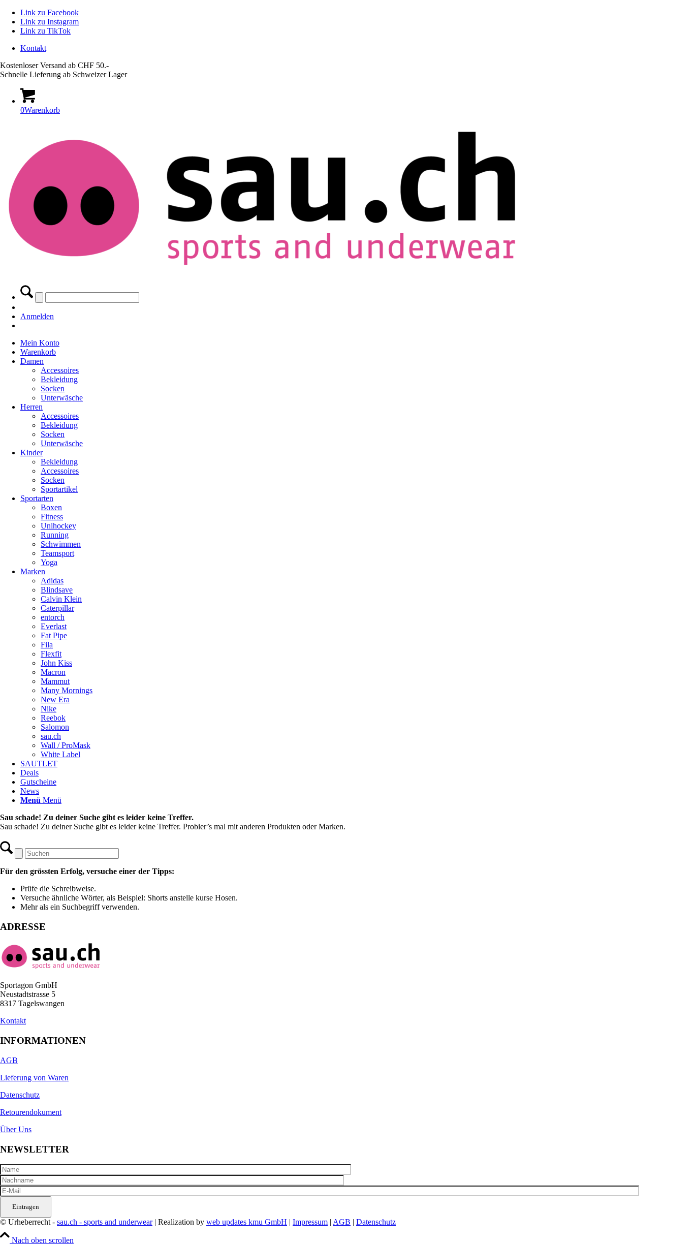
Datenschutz (20, 1095)
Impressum (310, 1222)
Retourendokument (30, 1112)
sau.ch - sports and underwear (104, 1222)
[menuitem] (357, 48)
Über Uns (15, 1129)
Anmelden (37, 316)
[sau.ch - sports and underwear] (261, 270)
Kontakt (33, 48)
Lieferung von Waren (34, 1077)
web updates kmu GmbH (246, 1222)
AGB (9, 1060)
